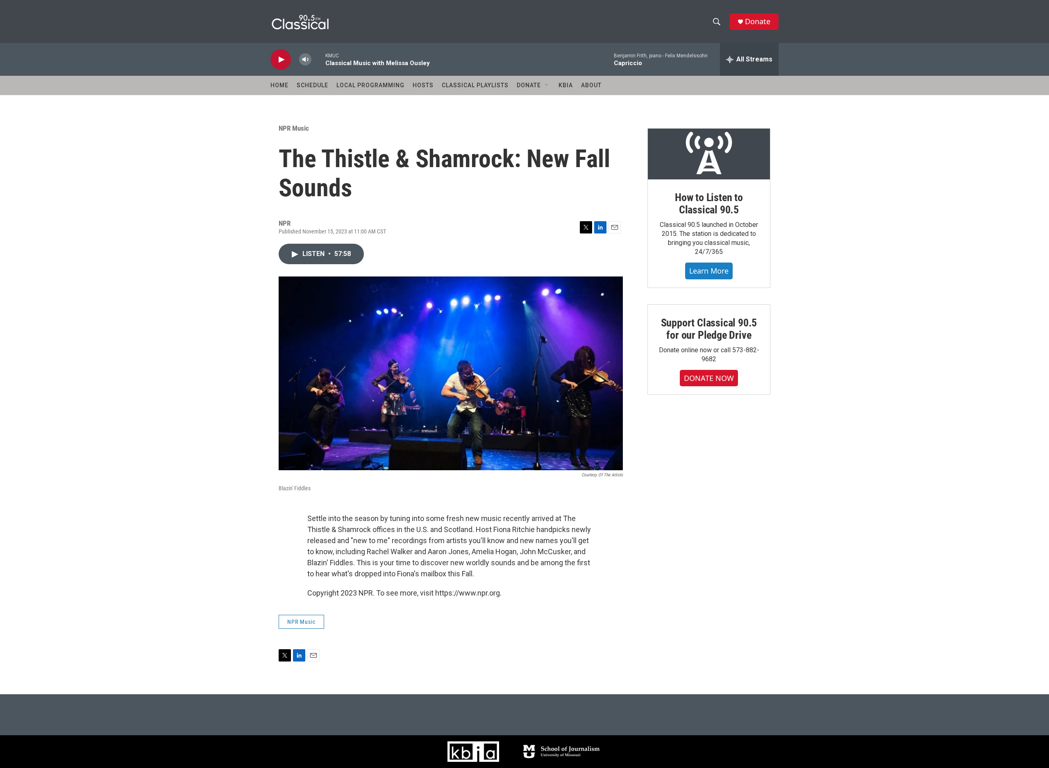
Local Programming (370, 85)
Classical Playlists (475, 85)
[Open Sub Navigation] (547, 85)
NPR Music (294, 128)
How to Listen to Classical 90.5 (709, 203)
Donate (757, 21)
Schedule (312, 85)
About (591, 85)
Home (279, 85)
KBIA (566, 85)
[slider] (318, 59)
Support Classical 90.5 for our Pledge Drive (709, 329)
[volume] (305, 59)
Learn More (709, 271)
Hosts (423, 85)
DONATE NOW (709, 378)
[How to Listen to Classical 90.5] (709, 154)
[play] (280, 59)
